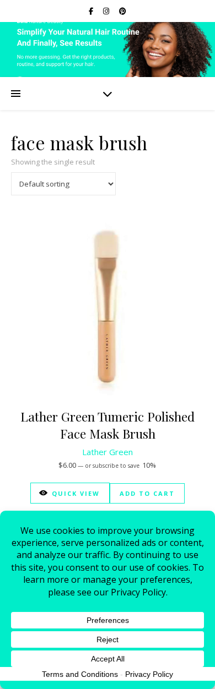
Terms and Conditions (80, 674)
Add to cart (147, 493)
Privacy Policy (149, 674)
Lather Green (107, 451)
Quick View (76, 493)
